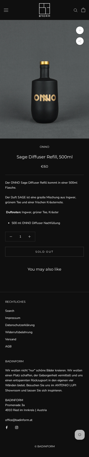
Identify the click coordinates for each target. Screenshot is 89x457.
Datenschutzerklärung (20, 325)
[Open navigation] (6, 10)
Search (9, 311)
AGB (8, 346)
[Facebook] (6, 427)
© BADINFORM (45, 446)
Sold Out (44, 251)
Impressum (12, 318)
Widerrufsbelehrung (18, 332)
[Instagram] (16, 427)
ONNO (44, 146)
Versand (10, 339)
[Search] (76, 10)
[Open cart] (83, 10)
